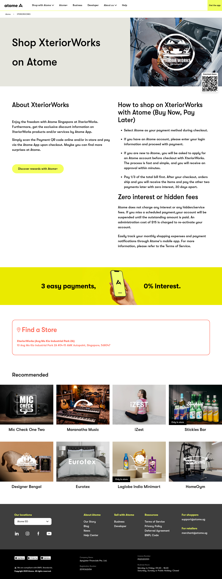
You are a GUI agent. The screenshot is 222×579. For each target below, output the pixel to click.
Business (77, 5)
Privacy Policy (153, 526)
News (87, 530)
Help (124, 5)
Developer (93, 5)
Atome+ (63, 5)
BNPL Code (152, 535)
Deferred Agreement (157, 530)
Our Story (90, 521)
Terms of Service (155, 521)
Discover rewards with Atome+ (38, 168)
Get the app (214, 5)
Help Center (91, 535)
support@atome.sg (193, 519)
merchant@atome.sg (194, 532)
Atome (8, 14)
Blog (86, 526)
